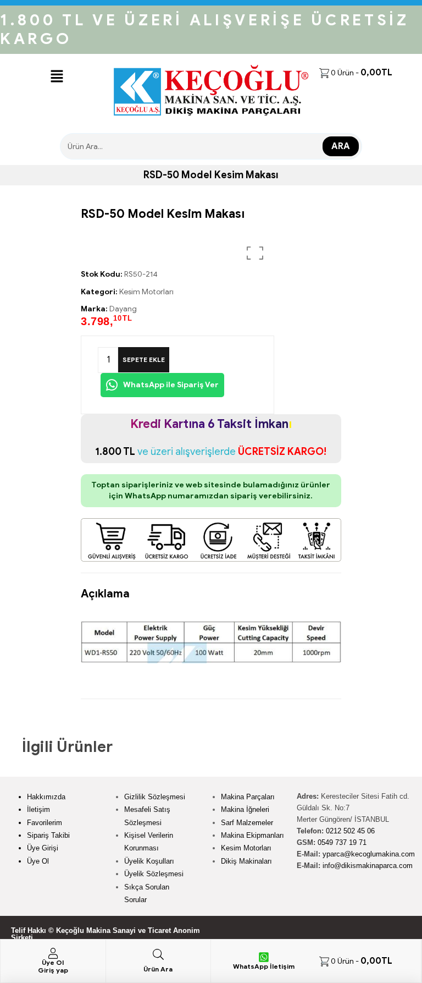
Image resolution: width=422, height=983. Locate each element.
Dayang (123, 309)
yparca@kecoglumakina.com (369, 854)
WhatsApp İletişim (264, 966)
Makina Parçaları (248, 797)
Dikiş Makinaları (246, 861)
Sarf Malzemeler (247, 823)
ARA (340, 146)
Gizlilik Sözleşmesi (154, 797)
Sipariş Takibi (48, 835)
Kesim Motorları (146, 291)
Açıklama (105, 594)
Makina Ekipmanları (252, 835)
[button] (57, 77)
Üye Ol (38, 861)
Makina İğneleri (245, 809)
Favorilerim (44, 823)
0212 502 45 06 (350, 831)
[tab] (105, 588)
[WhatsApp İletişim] (263, 957)
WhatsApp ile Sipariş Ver (170, 384)
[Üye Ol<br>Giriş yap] (52, 953)
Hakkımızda (46, 797)
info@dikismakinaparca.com (368, 865)
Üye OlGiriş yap (53, 966)
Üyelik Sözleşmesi (154, 874)
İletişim (38, 809)
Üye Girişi (42, 848)
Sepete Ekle (144, 359)
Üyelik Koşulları (149, 861)
